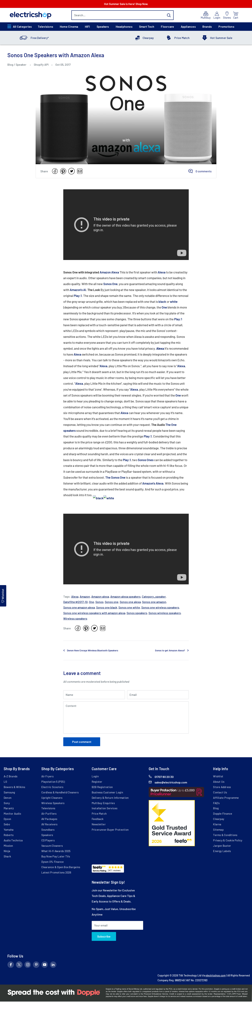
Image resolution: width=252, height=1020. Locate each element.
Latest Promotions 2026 (56, 872)
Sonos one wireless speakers (160, 607)
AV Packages (49, 819)
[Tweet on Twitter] (71, 171)
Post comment (81, 741)
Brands (207, 26)
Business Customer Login (107, 792)
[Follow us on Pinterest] (36, 965)
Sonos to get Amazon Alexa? (170, 650)
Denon (7, 797)
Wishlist (218, 776)
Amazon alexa (100, 596)
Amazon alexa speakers (125, 596)
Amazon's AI (78, 290)
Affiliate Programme (226, 797)
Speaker (21, 64)
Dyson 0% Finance (52, 861)
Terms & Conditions (225, 835)
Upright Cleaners (52, 797)
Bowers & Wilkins (14, 787)
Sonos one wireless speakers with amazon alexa (94, 613)
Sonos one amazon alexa (79, 607)
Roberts (9, 835)
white (173, 301)
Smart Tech (146, 26)
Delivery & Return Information (110, 797)
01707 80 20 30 (164, 776)
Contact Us (220, 792)
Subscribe (104, 936)
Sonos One (110, 284)
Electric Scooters (52, 787)
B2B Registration (102, 787)
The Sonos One (115, 477)
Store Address (222, 787)
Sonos (99, 602)
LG (5, 781)
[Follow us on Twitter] (19, 965)
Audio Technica (13, 840)
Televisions (45, 26)
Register (97, 781)
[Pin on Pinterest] (63, 171)
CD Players (48, 840)
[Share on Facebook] (55, 171)
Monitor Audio (12, 813)
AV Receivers (49, 824)
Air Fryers (47, 776)
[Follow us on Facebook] (10, 965)
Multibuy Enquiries (103, 803)
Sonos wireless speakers (165, 613)
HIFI (87, 26)
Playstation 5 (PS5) (53, 781)
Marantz (9, 808)
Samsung (9, 792)
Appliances (188, 26)
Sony (7, 803)
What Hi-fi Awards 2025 (56, 851)
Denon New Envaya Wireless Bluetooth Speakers (92, 650)
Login (95, 776)
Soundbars (48, 829)
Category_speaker (154, 596)
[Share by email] (80, 171)
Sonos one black (106, 607)
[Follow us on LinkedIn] (53, 965)
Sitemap (218, 829)
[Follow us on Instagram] (27, 965)
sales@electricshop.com (171, 782)
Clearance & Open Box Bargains (60, 867)
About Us (218, 781)
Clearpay (148, 37)
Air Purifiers (49, 813)
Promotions (226, 26)
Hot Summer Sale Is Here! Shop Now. (126, 4)
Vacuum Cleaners (52, 845)
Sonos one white (129, 607)
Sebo (7, 824)
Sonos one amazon (154, 602)
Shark (7, 856)
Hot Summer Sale (221, 37)
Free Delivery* (40, 37)
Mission (8, 845)
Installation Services (105, 808)
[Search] (169, 15)
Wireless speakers (75, 618)
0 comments (204, 171)
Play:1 (78, 295)
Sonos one (111, 602)
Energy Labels (222, 851)
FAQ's (216, 803)
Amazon (85, 596)
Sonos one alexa (130, 602)
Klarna (217, 824)
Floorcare (167, 26)
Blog (10, 64)
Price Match (181, 37)
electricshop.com (216, 975)
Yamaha (8, 829)
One (164, 307)
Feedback (98, 819)
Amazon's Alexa (152, 483)
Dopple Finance (222, 813)
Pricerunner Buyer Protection (110, 829)
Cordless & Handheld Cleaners (60, 792)
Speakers (103, 26)
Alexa (161, 272)
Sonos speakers (137, 613)
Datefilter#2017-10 (75, 602)
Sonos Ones (145, 460)
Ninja (7, 851)
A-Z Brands (10, 776)
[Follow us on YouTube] (44, 965)
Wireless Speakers (53, 803)
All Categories (22, 26)
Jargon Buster (222, 845)
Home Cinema (69, 26)
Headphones (124, 26)
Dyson (7, 819)
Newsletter (99, 824)
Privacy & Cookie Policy (227, 840)
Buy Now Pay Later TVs (55, 856)
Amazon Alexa (109, 272)
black (162, 301)
